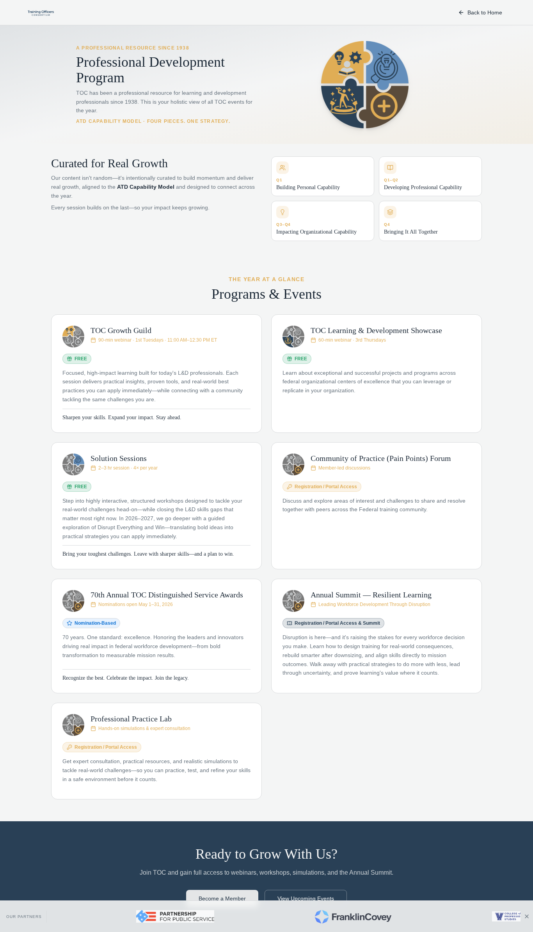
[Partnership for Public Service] (146, 916)
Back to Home (484, 12)
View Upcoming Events (305, 898)
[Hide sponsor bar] (527, 916)
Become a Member (222, 898)
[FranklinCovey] (323, 916)
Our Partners (24, 916)
